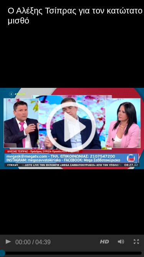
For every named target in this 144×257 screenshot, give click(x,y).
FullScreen (136, 242)
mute (120, 242)
